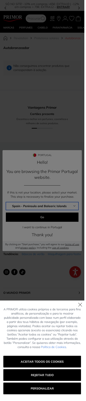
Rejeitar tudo (42, 375)
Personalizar (42, 388)
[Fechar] (80, 304)
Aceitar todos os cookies (42, 362)
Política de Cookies (53, 347)
